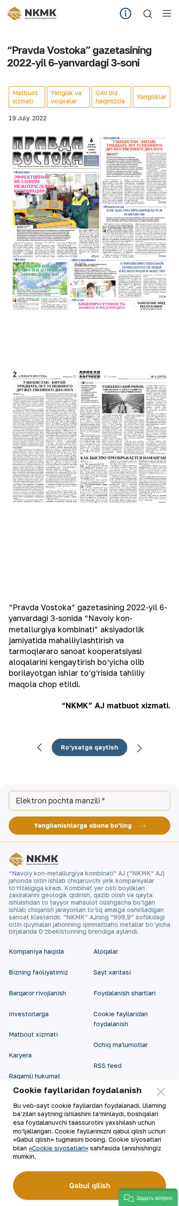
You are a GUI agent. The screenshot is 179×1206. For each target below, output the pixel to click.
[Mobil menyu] (167, 13)
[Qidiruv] (148, 13)
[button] (148, 1197)
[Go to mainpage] (31, 13)
